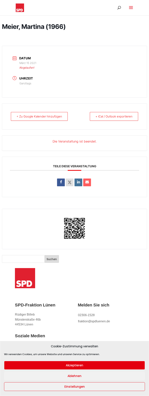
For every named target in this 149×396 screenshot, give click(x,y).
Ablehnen (74, 376)
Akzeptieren (74, 365)
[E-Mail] (87, 182)
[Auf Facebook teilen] (61, 182)
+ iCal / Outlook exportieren (114, 116)
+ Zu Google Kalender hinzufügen (39, 116)
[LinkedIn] (78, 182)
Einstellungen (74, 387)
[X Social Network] (70, 182)
